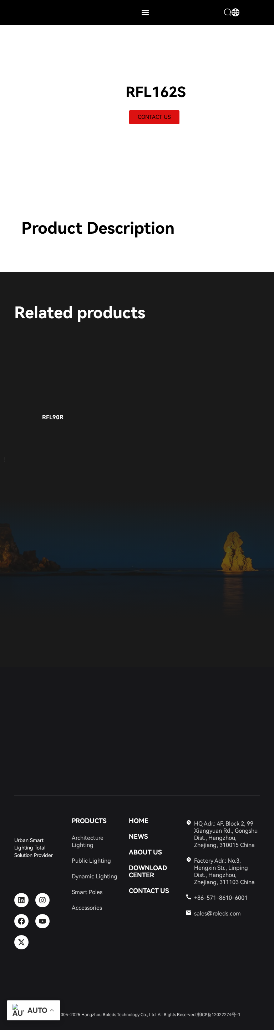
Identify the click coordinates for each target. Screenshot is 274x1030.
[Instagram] (42, 900)
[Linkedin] (21, 900)
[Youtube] (42, 921)
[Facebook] (21, 921)
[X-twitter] (21, 942)
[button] (145, 13)
